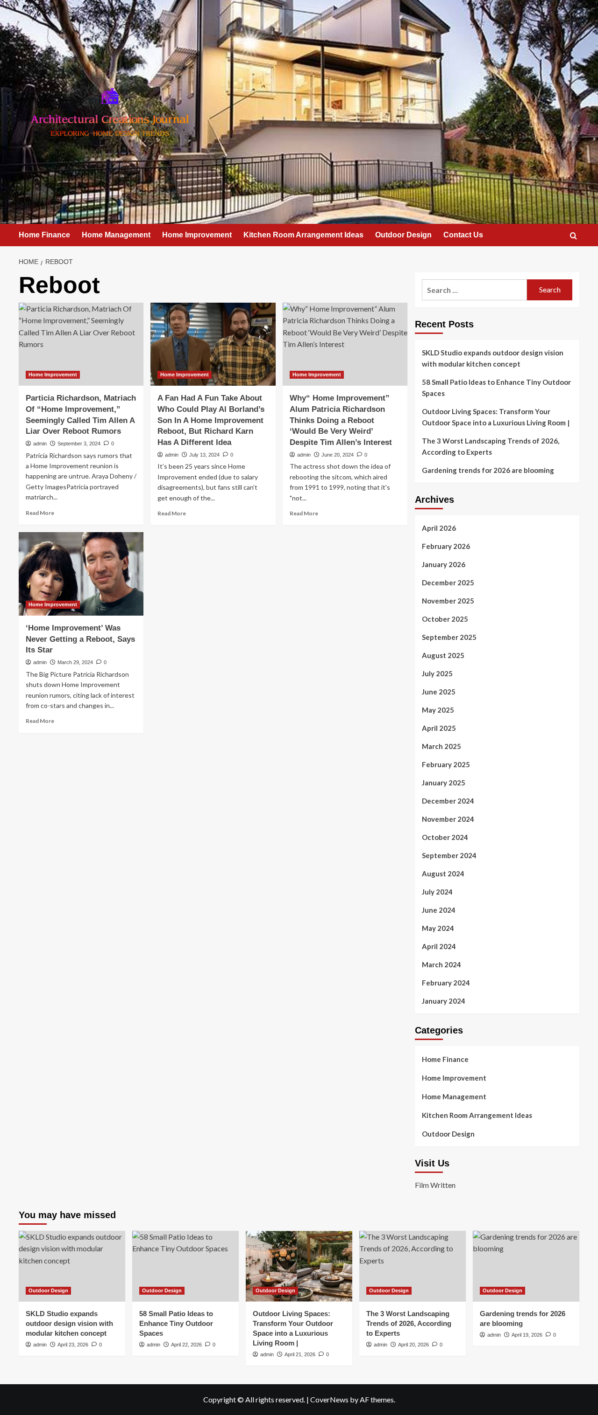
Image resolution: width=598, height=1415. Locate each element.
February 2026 (446, 546)
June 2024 (439, 910)
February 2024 (446, 982)
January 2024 (443, 1001)
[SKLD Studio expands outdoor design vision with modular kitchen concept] (72, 1266)
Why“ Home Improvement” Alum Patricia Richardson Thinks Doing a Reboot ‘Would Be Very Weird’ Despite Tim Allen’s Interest (341, 420)
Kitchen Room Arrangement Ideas (303, 235)
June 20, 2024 (337, 455)
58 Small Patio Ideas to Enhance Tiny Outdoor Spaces (496, 387)
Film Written (435, 1184)
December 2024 (448, 801)
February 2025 (446, 764)
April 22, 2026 (186, 1344)
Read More (40, 512)
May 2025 (438, 710)
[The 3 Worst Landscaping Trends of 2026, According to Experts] (412, 1266)
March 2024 (441, 964)
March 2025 (441, 746)
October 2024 (445, 837)
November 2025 (448, 601)
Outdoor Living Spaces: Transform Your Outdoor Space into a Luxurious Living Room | (496, 417)
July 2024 (437, 892)
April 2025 (439, 728)
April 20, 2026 (413, 1344)
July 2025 (437, 673)
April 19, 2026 (527, 1335)
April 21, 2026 (300, 1354)
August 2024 (443, 873)
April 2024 (439, 946)
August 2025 (443, 655)
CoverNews (329, 1399)
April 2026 (439, 528)
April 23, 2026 (72, 1344)
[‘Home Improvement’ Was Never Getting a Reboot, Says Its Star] (81, 573)
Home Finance (44, 235)
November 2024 (448, 819)
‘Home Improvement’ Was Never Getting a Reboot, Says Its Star (80, 639)
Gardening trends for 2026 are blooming (488, 470)
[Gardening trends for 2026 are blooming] (526, 1266)
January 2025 (443, 782)
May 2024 (438, 928)
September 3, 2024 (78, 443)
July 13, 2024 (204, 455)
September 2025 (449, 637)
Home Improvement (197, 235)
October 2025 (445, 619)
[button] (573, 236)
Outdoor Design (403, 235)
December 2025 (448, 582)
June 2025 (439, 691)
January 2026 (443, 564)
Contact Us (463, 235)
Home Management (116, 235)
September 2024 (449, 855)
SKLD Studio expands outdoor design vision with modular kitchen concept (492, 358)
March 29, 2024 (75, 662)
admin (40, 443)
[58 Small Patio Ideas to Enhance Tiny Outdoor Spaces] (185, 1266)
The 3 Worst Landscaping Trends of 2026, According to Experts (490, 446)
